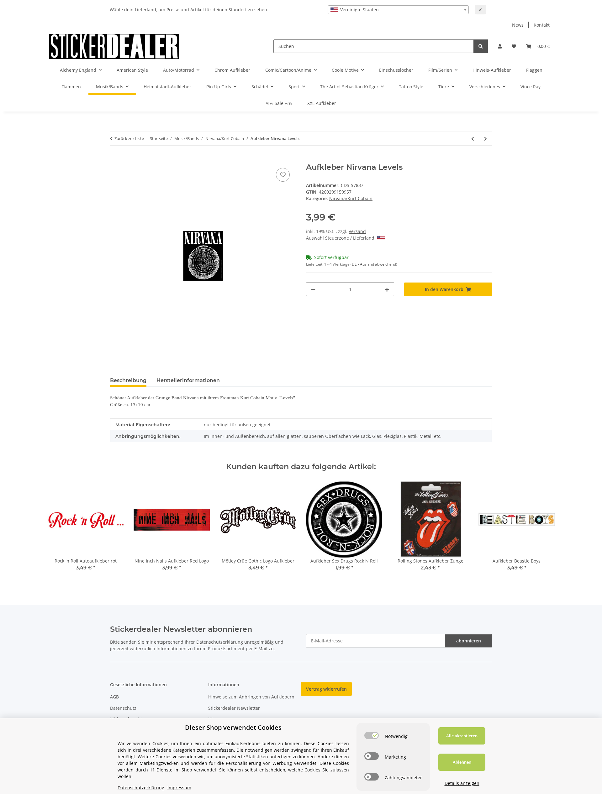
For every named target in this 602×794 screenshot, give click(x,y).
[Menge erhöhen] (387, 289)
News (518, 25)
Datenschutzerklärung (219, 642)
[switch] (371, 735)
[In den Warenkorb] (115, 159)
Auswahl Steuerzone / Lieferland (341, 238)
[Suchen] (480, 46)
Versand (357, 231)
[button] (500, 46)
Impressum (179, 788)
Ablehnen (462, 762)
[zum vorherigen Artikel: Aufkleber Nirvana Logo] (472, 138)
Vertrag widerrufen (326, 689)
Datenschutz (123, 708)
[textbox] (398, 10)
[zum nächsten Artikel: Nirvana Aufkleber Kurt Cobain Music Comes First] (485, 138)
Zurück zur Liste (129, 138)
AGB (114, 697)
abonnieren (468, 641)
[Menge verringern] (313, 289)
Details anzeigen (462, 783)
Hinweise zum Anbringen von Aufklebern (251, 697)
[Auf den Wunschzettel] (283, 175)
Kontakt (542, 25)
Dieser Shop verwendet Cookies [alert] (233, 727)
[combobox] (398, 9)
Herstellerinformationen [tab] (188, 380)
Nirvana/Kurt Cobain (350, 198)
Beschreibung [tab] (128, 380)
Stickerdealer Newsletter (234, 708)
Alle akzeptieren (462, 736)
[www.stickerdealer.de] (114, 46)
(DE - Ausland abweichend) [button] (374, 264)
